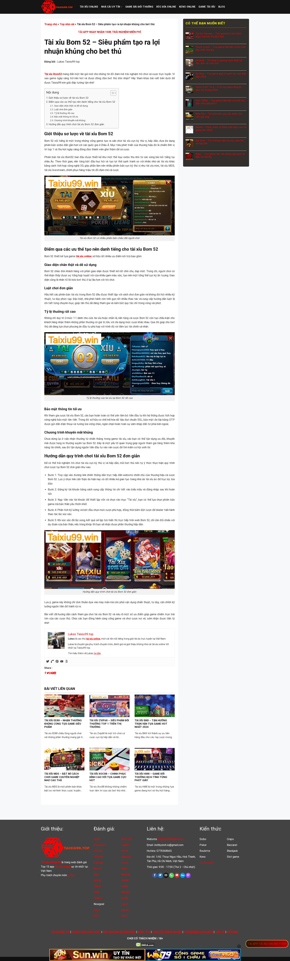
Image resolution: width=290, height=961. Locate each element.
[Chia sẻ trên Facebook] (45, 673)
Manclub (126, 856)
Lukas (71, 875)
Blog (221, 6)
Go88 (97, 839)
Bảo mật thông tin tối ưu (66, 116)
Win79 (97, 868)
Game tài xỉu (207, 6)
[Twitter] (47, 661)
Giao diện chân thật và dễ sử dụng (71, 105)
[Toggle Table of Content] (111, 93)
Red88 (125, 880)
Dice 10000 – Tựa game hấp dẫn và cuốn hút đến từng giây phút (220, 102)
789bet (98, 898)
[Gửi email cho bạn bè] (50, 673)
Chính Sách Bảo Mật (86, 931)
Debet (97, 886)
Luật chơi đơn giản (63, 109)
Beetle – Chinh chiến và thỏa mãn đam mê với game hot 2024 (221, 129)
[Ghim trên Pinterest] (52, 673)
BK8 (96, 915)
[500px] (66, 661)
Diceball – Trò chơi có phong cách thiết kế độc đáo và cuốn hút (219, 62)
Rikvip (97, 880)
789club (98, 856)
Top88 (125, 845)
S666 (97, 910)
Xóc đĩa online (166, 6)
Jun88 (124, 898)
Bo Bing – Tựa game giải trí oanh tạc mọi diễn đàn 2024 (221, 75)
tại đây (97, 653)
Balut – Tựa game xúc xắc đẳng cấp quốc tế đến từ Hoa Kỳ (220, 155)
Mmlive (125, 910)
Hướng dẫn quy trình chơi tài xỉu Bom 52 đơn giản (76, 124)
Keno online (187, 6)
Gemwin (98, 862)
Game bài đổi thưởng (139, 6)
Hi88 (96, 892)
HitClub (98, 850)
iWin (96, 874)
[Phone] (52, 661)
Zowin (124, 862)
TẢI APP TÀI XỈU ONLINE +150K (267, 943)
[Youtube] (61, 661)
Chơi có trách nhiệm (167, 931)
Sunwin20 (99, 845)
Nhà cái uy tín (110, 6)
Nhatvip (125, 874)
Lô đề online (207, 862)
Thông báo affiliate (198, 931)
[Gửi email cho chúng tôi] (165, 875)
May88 (125, 892)
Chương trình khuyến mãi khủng (69, 120)
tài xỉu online (93, 638)
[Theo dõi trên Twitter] (160, 875)
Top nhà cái (67, 24)
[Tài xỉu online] (58, 7)
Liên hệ (220, 931)
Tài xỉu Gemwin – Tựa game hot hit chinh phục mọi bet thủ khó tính (218, 35)
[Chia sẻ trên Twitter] (48, 673)
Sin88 (124, 886)
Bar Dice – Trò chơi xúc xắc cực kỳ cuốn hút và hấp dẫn (220, 142)
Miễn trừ (144, 931)
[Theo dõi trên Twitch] (188, 875)
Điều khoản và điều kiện (119, 931)
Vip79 (124, 850)
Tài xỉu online (89, 6)
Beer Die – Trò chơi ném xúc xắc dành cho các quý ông (219, 115)
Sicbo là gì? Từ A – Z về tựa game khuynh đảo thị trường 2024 (218, 88)
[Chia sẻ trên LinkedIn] (55, 673)
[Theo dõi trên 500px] (182, 875)
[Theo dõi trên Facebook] (154, 875)
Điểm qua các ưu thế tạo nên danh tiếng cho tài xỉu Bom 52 (82, 101)
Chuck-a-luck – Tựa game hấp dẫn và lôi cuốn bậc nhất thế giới (221, 48)
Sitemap (233, 931)
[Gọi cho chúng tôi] (171, 875)
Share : (48, 668)
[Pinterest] (57, 661)
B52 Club (126, 839)
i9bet (124, 915)
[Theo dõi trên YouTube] (177, 875)
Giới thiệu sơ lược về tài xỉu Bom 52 (69, 97)
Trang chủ (50, 24)
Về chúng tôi (60, 931)
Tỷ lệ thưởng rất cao (64, 113)
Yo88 (124, 868)
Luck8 (124, 904)
